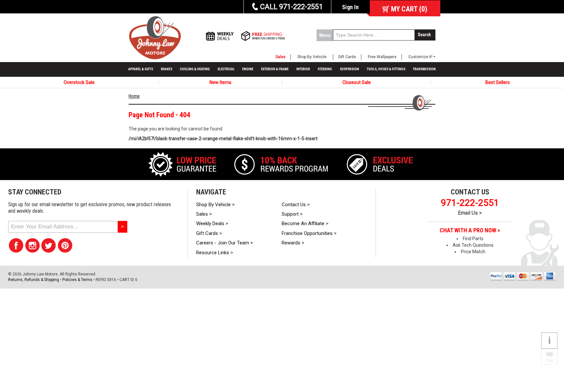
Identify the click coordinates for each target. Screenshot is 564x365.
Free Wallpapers (382, 57)
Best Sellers (497, 82)
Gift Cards (347, 57)
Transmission (424, 69)
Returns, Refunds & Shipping (33, 279)
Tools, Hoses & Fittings (386, 69)
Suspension (349, 69)
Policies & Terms (77, 279)
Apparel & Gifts (140, 69)
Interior (303, 69)
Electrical (226, 69)
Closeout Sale (356, 82)
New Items (220, 82)
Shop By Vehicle (311, 57)
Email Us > (470, 213)
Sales (280, 57)
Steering (325, 69)
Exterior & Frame (275, 69)
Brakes (166, 69)
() (409, 9)
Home (134, 96)
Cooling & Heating (195, 69)
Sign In (350, 7)
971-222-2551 (470, 202)
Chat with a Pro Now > (470, 230)
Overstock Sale (79, 82)
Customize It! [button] (420, 57)
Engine (247, 69)
